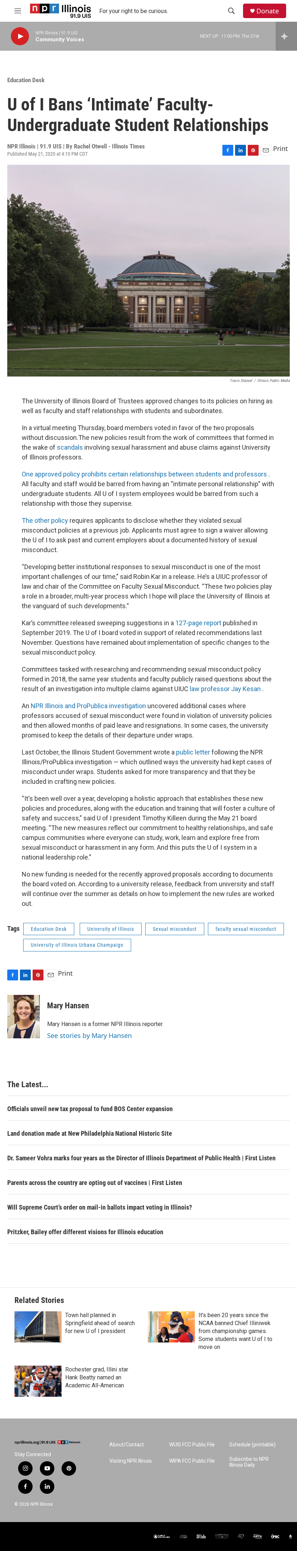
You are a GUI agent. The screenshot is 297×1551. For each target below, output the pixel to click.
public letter (194, 752)
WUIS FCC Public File (192, 1444)
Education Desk (26, 80)
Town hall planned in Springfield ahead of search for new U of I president (100, 1323)
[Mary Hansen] (23, 1016)
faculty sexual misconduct (246, 929)
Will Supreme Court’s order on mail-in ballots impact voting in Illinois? (99, 1207)
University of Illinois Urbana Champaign (77, 945)
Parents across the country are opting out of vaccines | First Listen (94, 1182)
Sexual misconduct (175, 929)
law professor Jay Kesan (226, 689)
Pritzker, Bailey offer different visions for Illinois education (85, 1232)
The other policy (46, 520)
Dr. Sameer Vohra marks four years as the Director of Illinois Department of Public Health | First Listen (141, 1158)
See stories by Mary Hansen (89, 1035)
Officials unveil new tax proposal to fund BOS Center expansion (90, 1109)
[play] (20, 36)
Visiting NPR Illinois (130, 1461)
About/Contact (126, 1444)
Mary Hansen (68, 1005)
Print (280, 148)
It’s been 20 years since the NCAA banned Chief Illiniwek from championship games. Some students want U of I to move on (235, 1331)
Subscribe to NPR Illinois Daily (249, 1462)
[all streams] (286, 36)
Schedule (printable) (252, 1444)
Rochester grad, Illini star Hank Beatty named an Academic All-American (96, 1377)
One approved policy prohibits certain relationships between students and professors (145, 474)
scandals (70, 447)
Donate (267, 11)
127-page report (199, 623)
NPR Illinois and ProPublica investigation (89, 706)
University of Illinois (110, 929)
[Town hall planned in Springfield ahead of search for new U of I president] (38, 1326)
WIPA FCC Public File (192, 1461)
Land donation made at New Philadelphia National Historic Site (89, 1133)
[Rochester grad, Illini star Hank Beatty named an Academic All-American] (38, 1381)
